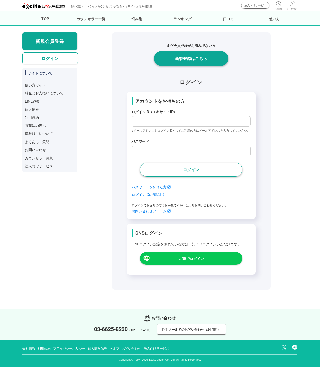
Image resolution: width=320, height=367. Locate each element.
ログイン (50, 58)
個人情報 (32, 109)
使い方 (274, 18)
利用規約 (32, 117)
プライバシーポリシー (69, 348)
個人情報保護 (97, 348)
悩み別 (137, 18)
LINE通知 (32, 101)
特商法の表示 (35, 125)
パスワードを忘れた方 (149, 186)
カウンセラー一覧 (91, 18)
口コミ (228, 18)
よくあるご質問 (37, 141)
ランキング (183, 18)
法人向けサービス (255, 5)
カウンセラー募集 (39, 157)
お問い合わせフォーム (149, 210)
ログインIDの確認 (146, 194)
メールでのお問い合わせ (194, 329)
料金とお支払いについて (44, 92)
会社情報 (28, 348)
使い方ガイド (35, 84)
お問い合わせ (35, 149)
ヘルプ (115, 348)
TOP (45, 18)
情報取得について (39, 133)
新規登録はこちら (191, 58)
